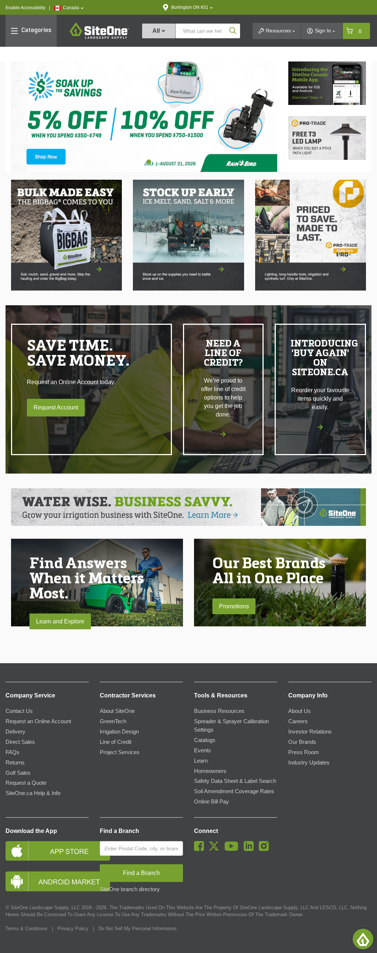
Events (202, 750)
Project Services (120, 752)
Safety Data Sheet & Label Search (235, 781)
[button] (69, 8)
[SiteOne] (99, 37)
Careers (298, 721)
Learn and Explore (60, 621)
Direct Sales (20, 742)
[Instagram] (265, 849)
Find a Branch (119, 831)
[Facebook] (201, 849)
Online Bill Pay (211, 802)
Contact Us (19, 711)
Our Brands (302, 742)
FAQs (13, 752)
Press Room (303, 752)
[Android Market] (47, 881)
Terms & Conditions (26, 928)
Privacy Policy (72, 928)
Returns (15, 763)
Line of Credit (115, 742)
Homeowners (210, 771)
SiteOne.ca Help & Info (33, 793)
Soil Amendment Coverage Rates (234, 791)
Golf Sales (18, 773)
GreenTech (113, 721)
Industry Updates (309, 763)
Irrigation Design (119, 732)
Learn (201, 761)
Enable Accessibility (25, 7)
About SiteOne (117, 711)
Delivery (15, 732)
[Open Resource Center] (363, 939)
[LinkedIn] (250, 849)
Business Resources (219, 711)
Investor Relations (310, 732)
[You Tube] (233, 849)
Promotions (234, 606)
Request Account (56, 407)
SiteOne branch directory (130, 889)
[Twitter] (216, 849)
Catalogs (204, 740)
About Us (299, 711)
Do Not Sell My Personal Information (137, 928)
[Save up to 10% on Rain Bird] (144, 116)
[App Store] (47, 851)
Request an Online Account (38, 721)
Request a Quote (26, 783)
